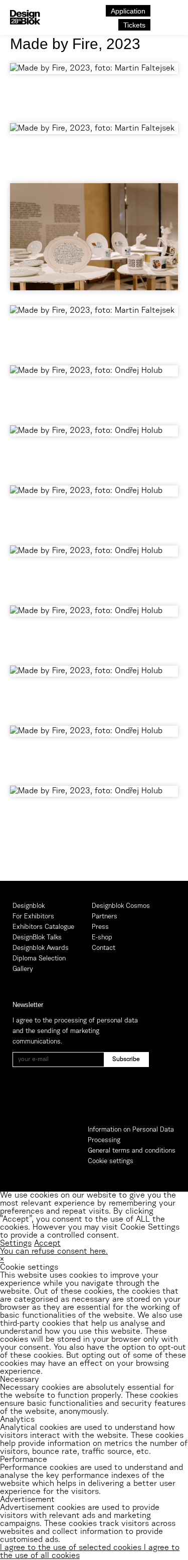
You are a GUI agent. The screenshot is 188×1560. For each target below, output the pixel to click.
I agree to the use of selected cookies (72, 1548)
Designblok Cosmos (121, 906)
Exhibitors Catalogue (43, 927)
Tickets (134, 25)
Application (128, 11)
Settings (16, 1244)
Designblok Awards (41, 948)
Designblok (29, 906)
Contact (103, 948)
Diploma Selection (39, 958)
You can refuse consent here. (54, 1252)
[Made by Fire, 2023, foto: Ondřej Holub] (94, 390)
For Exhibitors (33, 916)
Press (100, 927)
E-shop (102, 937)
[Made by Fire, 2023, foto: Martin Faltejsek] (94, 88)
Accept (47, 1244)
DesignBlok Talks (37, 937)
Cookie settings (110, 1161)
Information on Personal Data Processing (131, 1135)
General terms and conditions (131, 1151)
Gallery (23, 969)
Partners (104, 916)
